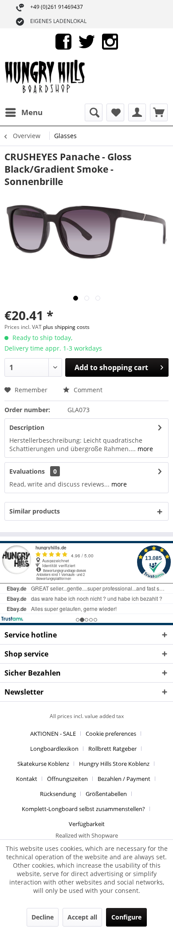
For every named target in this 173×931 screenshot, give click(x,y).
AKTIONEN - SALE (53, 734)
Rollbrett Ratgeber (112, 749)
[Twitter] (86, 41)
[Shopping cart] (159, 112)
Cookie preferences (111, 734)
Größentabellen (106, 794)
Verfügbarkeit (87, 824)
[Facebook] (63, 41)
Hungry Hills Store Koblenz (114, 764)
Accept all (82, 917)
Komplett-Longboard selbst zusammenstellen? (83, 809)
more (144, 448)
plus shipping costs (66, 327)
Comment (87, 390)
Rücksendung (58, 794)
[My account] (137, 112)
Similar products (34, 511)
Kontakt (26, 779)
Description (26, 427)
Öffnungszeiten (67, 779)
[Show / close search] (93, 112)
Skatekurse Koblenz (43, 764)
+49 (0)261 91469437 (56, 7)
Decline (42, 917)
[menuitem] (23, 112)
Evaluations (27, 471)
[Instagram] (110, 41)
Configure (126, 917)
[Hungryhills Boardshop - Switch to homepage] (45, 79)
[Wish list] (115, 112)
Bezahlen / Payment (124, 779)
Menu (32, 112)
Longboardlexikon (54, 749)
